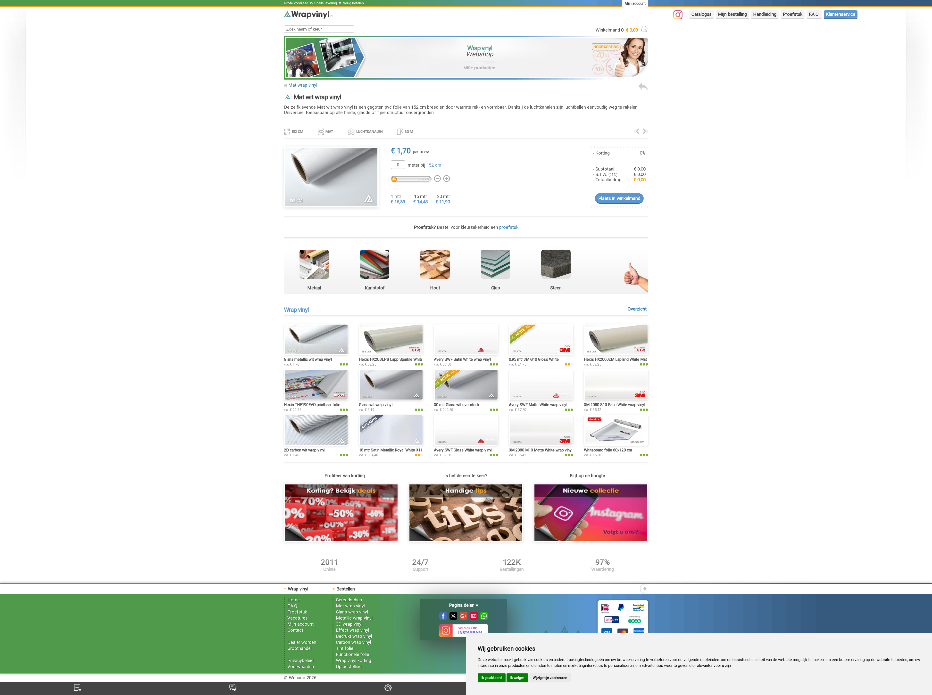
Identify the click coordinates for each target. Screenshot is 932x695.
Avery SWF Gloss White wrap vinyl (463, 450)
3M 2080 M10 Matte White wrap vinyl (541, 450)
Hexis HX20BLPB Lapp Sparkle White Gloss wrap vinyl (405, 359)
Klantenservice (840, 14)
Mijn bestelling (732, 14)
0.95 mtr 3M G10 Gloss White (534, 359)
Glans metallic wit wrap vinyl (308, 359)
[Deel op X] (452, 618)
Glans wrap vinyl (352, 612)
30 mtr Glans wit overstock (456, 404)
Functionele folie (352, 654)
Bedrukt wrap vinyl (354, 636)
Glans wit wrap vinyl (375, 404)
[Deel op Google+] (462, 618)
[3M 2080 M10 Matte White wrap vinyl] (541, 444)
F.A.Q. (814, 14)
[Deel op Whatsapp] (483, 618)
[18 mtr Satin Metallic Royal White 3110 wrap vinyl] (391, 444)
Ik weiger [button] (517, 678)
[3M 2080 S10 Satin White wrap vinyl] (616, 398)
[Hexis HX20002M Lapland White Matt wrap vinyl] (616, 353)
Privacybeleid (300, 660)
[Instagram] (680, 18)
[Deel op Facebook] (443, 618)
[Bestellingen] (77, 690)
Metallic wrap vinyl (354, 618)
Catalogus (701, 14)
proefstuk (508, 227)
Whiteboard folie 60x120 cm (608, 450)
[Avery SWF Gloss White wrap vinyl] (466, 444)
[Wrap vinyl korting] (341, 540)
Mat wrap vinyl (302, 85)
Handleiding (764, 14)
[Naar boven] (644, 592)
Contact (295, 630)
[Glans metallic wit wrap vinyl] (316, 353)
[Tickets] (232, 690)
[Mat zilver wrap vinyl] (645, 132)
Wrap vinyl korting (353, 660)
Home (293, 600)
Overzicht (637, 309)
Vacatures (297, 618)
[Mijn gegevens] (388, 690)
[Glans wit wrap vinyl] (391, 398)
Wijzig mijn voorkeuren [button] (550, 678)
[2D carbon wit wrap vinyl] (316, 444)
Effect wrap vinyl (352, 630)
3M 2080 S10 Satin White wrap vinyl (614, 404)
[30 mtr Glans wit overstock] (466, 398)
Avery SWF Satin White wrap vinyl (462, 359)
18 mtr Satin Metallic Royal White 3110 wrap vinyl (401, 450)
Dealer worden (301, 642)
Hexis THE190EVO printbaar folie (312, 404)
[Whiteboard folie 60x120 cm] (616, 444)
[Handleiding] (466, 540)
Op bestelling (349, 666)
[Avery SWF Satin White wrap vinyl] (466, 353)
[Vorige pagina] (643, 89)
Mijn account (300, 624)
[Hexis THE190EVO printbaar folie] (316, 398)
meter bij (424, 165)
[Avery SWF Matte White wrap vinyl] (541, 398)
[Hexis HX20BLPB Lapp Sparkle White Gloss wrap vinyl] (391, 353)
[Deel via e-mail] (472, 618)
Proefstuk (792, 14)
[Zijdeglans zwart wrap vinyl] (636, 132)
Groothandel (299, 648)
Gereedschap (349, 600)
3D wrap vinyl (349, 624)
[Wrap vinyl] (308, 17)
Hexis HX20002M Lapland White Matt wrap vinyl (625, 359)
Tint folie (344, 648)
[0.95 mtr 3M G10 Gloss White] (541, 353)
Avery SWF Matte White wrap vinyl (538, 404)
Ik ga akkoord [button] (492, 678)
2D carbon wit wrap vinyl (304, 450)
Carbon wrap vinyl (353, 642)
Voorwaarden (300, 666)
